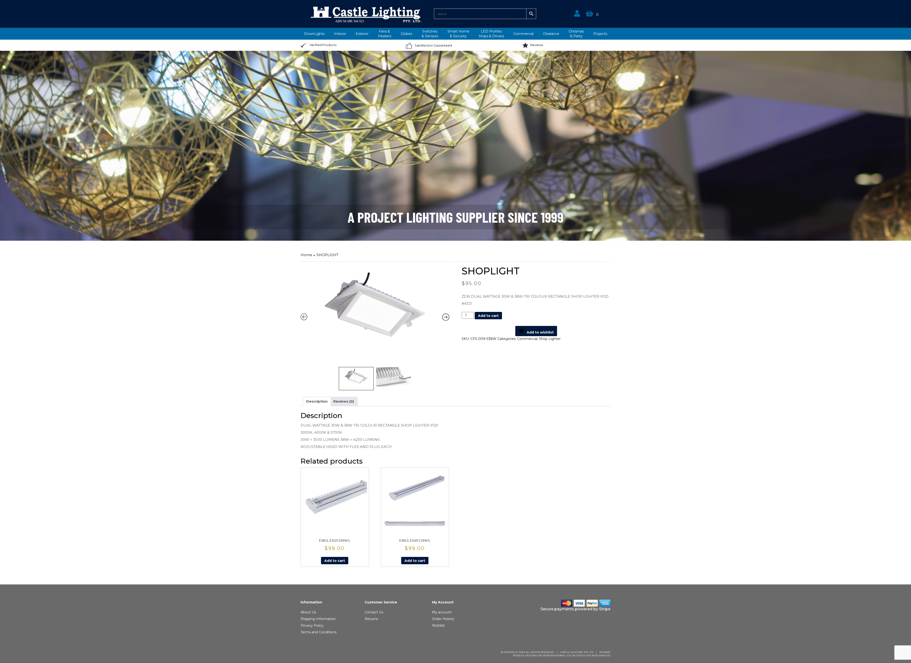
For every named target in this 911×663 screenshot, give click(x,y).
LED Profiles (491, 33)
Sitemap (605, 652)
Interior (340, 34)
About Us (308, 612)
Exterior (362, 34)
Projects (600, 34)
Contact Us (374, 612)
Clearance (551, 34)
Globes (406, 34)
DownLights (314, 34)
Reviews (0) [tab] (343, 401)
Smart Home (458, 33)
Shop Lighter (550, 339)
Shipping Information (318, 619)
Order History (443, 619)
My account (442, 612)
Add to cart (488, 316)
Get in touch (576, 655)
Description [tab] (317, 401)
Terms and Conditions (318, 632)
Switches (430, 33)
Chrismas (576, 33)
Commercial (523, 34)
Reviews (536, 45)
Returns (371, 619)
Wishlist (438, 625)
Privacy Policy (312, 625)
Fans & (384, 33)
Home (306, 255)
